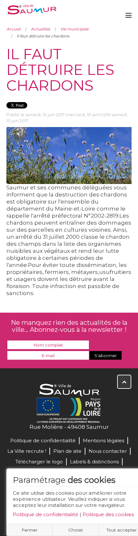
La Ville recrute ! (26, 451)
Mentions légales (103, 440)
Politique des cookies (108, 514)
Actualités (40, 29)
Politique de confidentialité (45, 514)
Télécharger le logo (39, 462)
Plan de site (67, 451)
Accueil (13, 29)
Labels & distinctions (94, 462)
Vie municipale (74, 29)
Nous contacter (108, 451)
